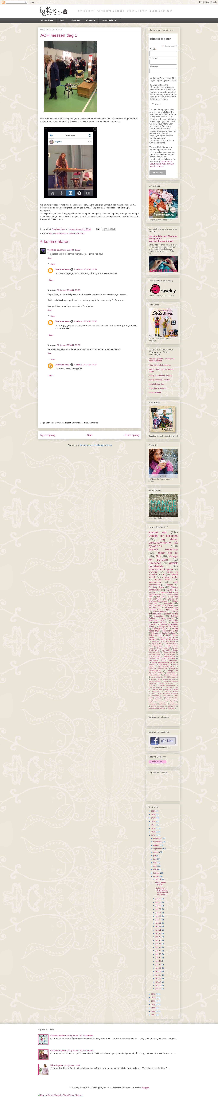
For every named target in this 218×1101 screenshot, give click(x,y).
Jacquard (169, 687)
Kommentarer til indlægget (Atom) (96, 445)
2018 (153, 821)
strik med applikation (169, 639)
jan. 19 (158, 937)
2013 (153, 994)
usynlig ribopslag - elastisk (159, 380)
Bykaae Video (172, 610)
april (155, 866)
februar (156, 873)
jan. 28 (158, 906)
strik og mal (161, 597)
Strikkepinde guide (171, 689)
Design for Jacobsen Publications (163, 600)
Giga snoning (167, 618)
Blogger (145, 1087)
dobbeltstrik (155, 695)
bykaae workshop (77, 233)
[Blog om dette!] (105, 229)
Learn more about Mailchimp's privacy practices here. (161, 163)
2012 (153, 997)
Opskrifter (91, 20)
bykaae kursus (163, 579)
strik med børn (154, 675)
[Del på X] (108, 229)
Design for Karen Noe (168, 627)
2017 (153, 825)
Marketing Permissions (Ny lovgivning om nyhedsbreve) (162, 79)
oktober (156, 845)
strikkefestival (155, 582)
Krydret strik (158, 532)
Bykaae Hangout (163, 648)
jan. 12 (158, 958)
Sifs (158, 556)
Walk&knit (155, 691)
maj (155, 863)
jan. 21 (158, 930)
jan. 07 (158, 975)
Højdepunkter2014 (156, 620)
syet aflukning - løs (156, 384)
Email (152, 49)
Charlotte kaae (62, 269)
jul (164, 574)
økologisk (171, 708)
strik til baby (163, 704)
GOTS (163, 660)
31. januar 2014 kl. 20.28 (68, 290)
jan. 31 (158, 879)
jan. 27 (158, 909)
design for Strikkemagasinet (168, 693)
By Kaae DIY (154, 607)
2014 (153, 835)
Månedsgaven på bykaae (161, 569)
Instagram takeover (155, 687)
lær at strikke (169, 654)
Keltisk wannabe (155, 635)
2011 (153, 1001)
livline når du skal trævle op (160, 365)
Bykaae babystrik (160, 612)
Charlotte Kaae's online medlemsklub (162, 658)
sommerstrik (153, 704)
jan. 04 (158, 982)
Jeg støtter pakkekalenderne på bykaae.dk (163, 543)
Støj (167, 635)
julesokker (159, 698)
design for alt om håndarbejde (163, 641)
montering (161, 702)
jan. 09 (158, 968)
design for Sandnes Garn (158, 669)
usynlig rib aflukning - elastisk (160, 376)
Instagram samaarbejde (167, 685)
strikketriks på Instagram (157, 708)
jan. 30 (158, 899)
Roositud (152, 664)
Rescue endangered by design (163, 662)
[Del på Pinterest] (114, 229)
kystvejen (153, 572)
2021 (153, 811)
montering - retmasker (157, 388)
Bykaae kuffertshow (58, 233)
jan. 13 (158, 954)
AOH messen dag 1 (160, 883)
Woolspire (168, 603)
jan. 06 (158, 978)
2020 (153, 814)
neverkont (153, 639)
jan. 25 (158, 916)
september (157, 849)
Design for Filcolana (163, 535)
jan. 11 (158, 961)
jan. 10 (158, 965)
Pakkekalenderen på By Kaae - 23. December (71, 1050)
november (157, 842)
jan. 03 (158, 985)
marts (155, 869)
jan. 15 (158, 947)
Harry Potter (173, 660)
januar (156, 876)
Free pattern (153, 660)
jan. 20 (158, 933)
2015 (153, 832)
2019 (153, 818)
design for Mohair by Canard (161, 605)
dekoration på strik (170, 631)
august (156, 852)
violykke (51, 250)
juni (155, 859)
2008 (153, 1011)
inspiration (158, 616)
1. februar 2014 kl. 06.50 (85, 364)
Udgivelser (75, 20)
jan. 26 (158, 913)
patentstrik (173, 620)
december (157, 838)
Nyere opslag (47, 435)
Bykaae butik (155, 679)
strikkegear (171, 706)
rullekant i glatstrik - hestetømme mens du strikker (162, 360)
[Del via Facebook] (111, 229)
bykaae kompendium (166, 666)
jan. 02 (158, 989)
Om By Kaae (47, 20)
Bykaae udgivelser (169, 679)
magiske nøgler (170, 577)
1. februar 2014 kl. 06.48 (85, 321)
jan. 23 (158, 923)
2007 (153, 1015)
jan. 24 (158, 920)
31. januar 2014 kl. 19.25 (68, 250)
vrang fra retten (155, 392)
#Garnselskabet (169, 652)
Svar (49, 258)
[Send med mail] (103, 229)
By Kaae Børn (156, 587)
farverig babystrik (155, 644)
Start (89, 435)
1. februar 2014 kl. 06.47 (85, 269)
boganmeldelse (157, 646)
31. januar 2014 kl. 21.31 (68, 345)
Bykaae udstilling (154, 681)
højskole (154, 633)
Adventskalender (157, 677)
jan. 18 (158, 940)
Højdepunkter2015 (159, 629)
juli (154, 856)
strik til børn (174, 704)
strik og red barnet (170, 675)
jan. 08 (158, 971)
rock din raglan (154, 656)
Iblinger (169, 585)
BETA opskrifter (172, 677)
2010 (153, 1004)
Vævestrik (166, 650)
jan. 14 (158, 951)
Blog (61, 20)
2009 (153, 1008)
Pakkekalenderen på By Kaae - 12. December (71, 1035)
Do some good (154, 654)
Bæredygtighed (169, 656)
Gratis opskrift (159, 622)
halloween (166, 695)
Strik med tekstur (171, 644)
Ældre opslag (131, 435)
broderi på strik (171, 614)
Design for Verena (166, 683)
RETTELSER (157, 689)
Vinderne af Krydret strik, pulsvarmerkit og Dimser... (161, 891)
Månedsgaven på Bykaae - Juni (65, 1065)
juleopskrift (171, 673)
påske (172, 702)
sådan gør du (167, 552)
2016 (153, 828)
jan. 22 (158, 926)
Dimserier (155, 563)
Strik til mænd (164, 664)
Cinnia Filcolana (168, 633)
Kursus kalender (109, 20)
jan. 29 (158, 902)
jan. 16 (158, 944)
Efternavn (154, 66)
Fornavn (153, 58)
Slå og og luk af (166, 637)
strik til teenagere (157, 706)
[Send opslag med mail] (97, 229)
